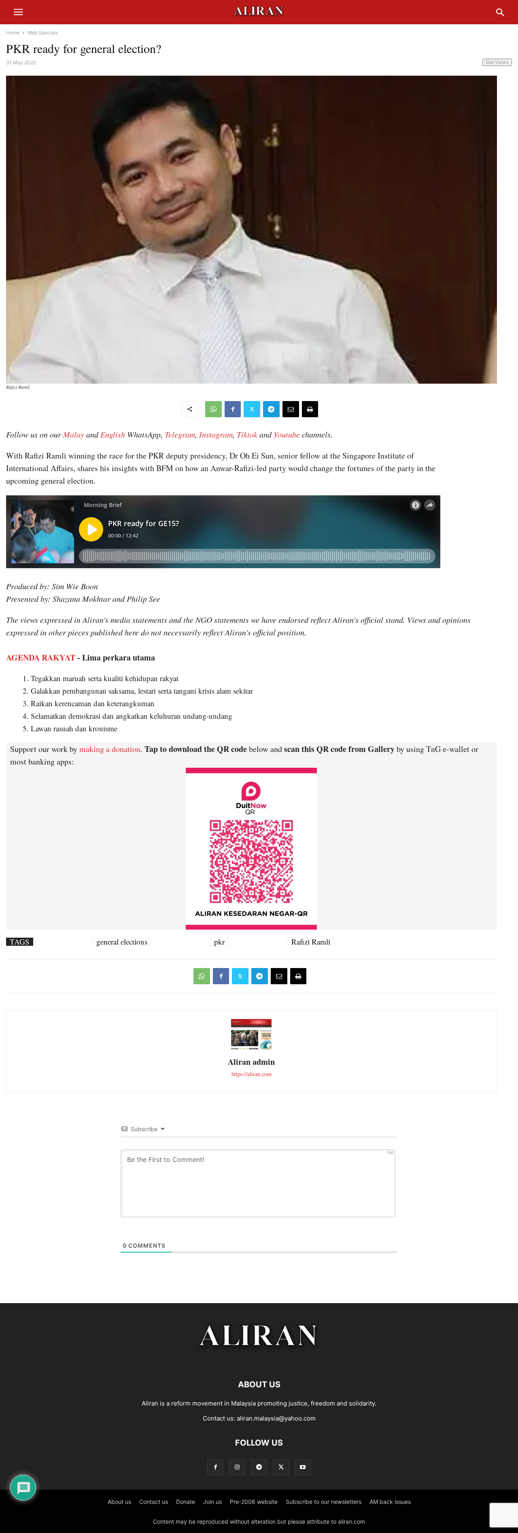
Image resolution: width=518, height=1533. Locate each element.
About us (119, 1501)
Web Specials (43, 33)
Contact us (153, 1501)
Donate (185, 1501)
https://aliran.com (251, 1074)
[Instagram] (237, 1467)
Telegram (180, 434)
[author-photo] (251, 1048)
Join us (212, 1501)
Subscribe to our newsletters (323, 1501)
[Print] (310, 409)
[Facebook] (233, 409)
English (112, 434)
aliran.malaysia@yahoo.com (276, 1418)
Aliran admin (251, 1062)
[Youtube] (303, 1467)
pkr (219, 942)
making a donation (109, 748)
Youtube (287, 434)
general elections (121, 942)
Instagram (216, 434)
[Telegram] (271, 409)
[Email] (290, 409)
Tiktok (247, 434)
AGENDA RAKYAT (40, 657)
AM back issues (390, 1501)
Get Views (497, 62)
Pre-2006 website (254, 1501)
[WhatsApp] (213, 409)
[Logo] (259, 1360)
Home (12, 33)
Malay (73, 434)
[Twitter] (252, 409)
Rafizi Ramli (310, 942)
